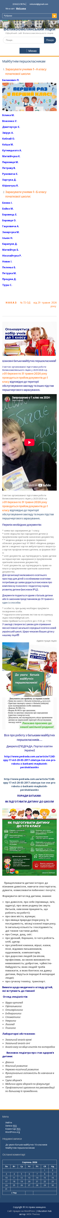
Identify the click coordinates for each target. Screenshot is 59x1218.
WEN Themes (33, 1214)
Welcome (21, 8)
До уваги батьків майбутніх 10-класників (26, 1144)
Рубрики (8, 15)
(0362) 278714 (19, 4)
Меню (32, 51)
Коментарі (12, 1128)
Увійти (8, 1122)
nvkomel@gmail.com (39, 4)
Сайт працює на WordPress (21, 1211)
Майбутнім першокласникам (20, 1147)
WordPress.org (12, 1132)
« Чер (14, 1193)
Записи (11, 1125)
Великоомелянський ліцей (29, 28)
